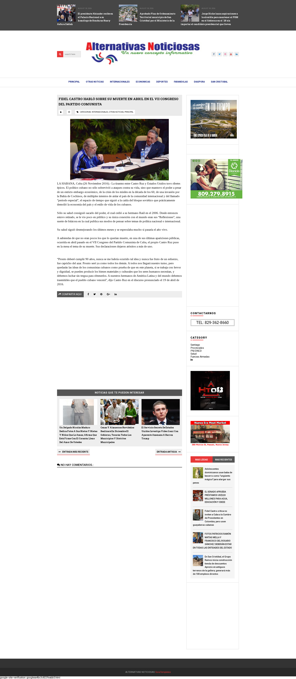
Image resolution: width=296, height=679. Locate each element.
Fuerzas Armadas (200, 356)
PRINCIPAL (74, 82)
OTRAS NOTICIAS (95, 82)
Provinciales (197, 347)
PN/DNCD (196, 350)
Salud (194, 353)
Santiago (195, 344)
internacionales (100, 112)
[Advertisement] (119, 341)
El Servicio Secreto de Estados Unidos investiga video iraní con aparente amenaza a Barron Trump (160, 433)
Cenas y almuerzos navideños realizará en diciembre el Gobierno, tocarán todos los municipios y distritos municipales (117, 435)
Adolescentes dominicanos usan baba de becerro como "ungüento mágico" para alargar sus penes (212, 476)
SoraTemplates (163, 672)
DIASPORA (199, 82)
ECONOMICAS (143, 82)
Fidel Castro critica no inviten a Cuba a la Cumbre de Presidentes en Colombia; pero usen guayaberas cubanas (212, 518)
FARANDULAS (181, 82)
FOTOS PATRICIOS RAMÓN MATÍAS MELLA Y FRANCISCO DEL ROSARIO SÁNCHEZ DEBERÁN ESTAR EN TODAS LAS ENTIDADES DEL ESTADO (212, 541)
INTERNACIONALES (120, 82)
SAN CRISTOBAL (219, 82)
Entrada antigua (167, 452)
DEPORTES (162, 82)
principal (129, 112)
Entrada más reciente (75, 452)
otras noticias (116, 112)
